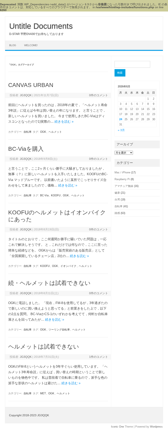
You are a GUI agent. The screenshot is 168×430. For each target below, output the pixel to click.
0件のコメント (98, 95)
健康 (117, 192)
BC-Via (44, 195)
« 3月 (121, 130)
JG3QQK (26, 95)
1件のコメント (98, 356)
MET (43, 393)
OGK (43, 131)
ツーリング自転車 (59, 329)
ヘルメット (55, 131)
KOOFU (55, 195)
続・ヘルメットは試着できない (49, 283)
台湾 (117, 199)
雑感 (117, 213)
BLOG (12, 45)
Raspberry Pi (122, 179)
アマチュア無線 (124, 186)
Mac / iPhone (122, 172)
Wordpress (156, 426)
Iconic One (117, 426)
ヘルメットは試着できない (43, 346)
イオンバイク (68, 266)
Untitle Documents (41, 26)
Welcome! (30, 45)
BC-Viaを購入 (26, 149)
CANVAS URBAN (30, 85)
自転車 (28, 131)
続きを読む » (64, 121)
